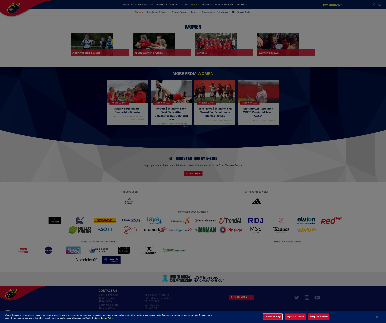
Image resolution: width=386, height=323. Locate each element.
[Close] (377, 316)
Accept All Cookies (319, 316)
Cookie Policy (107, 318)
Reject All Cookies (295, 316)
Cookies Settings (273, 316)
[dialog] (193, 317)
